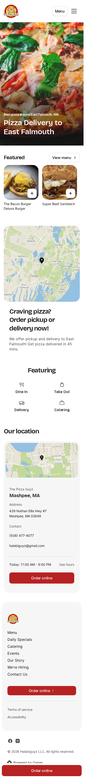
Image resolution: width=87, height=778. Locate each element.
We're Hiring (18, 667)
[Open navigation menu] (74, 11)
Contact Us (17, 674)
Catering (15, 646)
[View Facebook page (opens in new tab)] (10, 741)
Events (13, 653)
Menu (60, 11)
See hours (66, 564)
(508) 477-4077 (21, 536)
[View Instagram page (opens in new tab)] (17, 741)
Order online (41, 578)
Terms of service (19, 709)
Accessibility (16, 717)
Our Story (15, 660)
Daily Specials (19, 639)
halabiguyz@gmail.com (27, 547)
